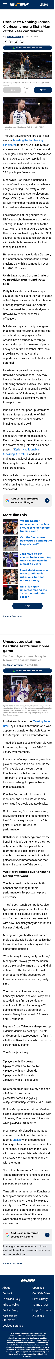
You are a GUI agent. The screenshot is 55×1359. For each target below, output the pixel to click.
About (6, 1287)
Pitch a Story (40, 1299)
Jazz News (17, 616)
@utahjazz (14, 1052)
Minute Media (20, 1333)
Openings (38, 1287)
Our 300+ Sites (41, 1293)
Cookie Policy (10, 1310)
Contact (7, 1293)
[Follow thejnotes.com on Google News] (47, 500)
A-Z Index (38, 1315)
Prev (12, 90)
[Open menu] (5, 4)
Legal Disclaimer (42, 1310)
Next (43, 90)
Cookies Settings (12, 1325)
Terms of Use (40, 1304)
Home (6, 616)
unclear (17, 1139)
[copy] (22, 42)
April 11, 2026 (43, 1102)
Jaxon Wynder (15, 665)
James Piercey (15, 36)
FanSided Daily (11, 1299)
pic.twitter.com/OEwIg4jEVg (20, 1098)
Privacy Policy (10, 1304)
